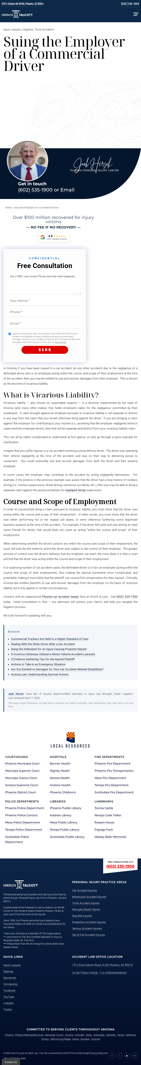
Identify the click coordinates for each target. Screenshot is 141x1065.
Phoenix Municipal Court (22, 763)
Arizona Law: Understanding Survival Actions (40, 674)
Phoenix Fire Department (113, 763)
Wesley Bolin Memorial (110, 836)
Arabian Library (60, 815)
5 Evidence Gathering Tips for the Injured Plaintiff (43, 659)
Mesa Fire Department (110, 778)
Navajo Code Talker (108, 815)
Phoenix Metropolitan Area (29, 1035)
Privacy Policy (97, 1053)
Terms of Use (60, 342)
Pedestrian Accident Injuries (89, 922)
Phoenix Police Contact (21, 815)
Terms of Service (11, 1058)
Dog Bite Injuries (82, 916)
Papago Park (104, 829)
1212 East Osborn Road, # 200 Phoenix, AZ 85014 (102, 965)
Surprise (95, 1039)
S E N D (45, 350)
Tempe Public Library (64, 829)
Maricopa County (54, 1035)
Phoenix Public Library (65, 808)
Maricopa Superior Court (22, 770)
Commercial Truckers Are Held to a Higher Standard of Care (49, 639)
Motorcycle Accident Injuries (89, 897)
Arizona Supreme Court (21, 785)
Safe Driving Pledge (60, 1039)
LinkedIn (8, 1003)
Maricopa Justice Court (21, 778)
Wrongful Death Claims (86, 909)
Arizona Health (60, 785)
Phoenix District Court (20, 792)
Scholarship (10, 984)
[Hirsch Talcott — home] (17, 14)
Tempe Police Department (23, 829)
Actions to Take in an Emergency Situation (38, 664)
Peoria (75, 1039)
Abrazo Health (60, 778)
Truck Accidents (44, 29)
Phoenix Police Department (24, 808)
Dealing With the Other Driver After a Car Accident (43, 644)
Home (8, 207)
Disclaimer (9, 978)
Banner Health (60, 763)
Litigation (27, 29)
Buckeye (85, 1039)
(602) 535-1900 (130, 4)
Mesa (89, 1035)
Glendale (111, 1035)
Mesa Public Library (63, 822)
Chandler (79, 1035)
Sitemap (8, 971)
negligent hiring (75, 490)
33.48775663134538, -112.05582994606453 (99, 973)
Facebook (9, 990)
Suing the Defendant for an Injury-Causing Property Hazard (48, 649)
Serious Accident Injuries (87, 928)
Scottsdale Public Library (67, 836)
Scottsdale (99, 1035)
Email (67, 190)
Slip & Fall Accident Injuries (88, 935)
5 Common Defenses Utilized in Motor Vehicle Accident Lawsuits (53, 654)
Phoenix (9, 1035)
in (134, 1055)
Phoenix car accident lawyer (60, 596)
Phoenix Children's (63, 792)
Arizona (69, 1035)
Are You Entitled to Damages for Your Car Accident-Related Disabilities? (57, 669)
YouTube (8, 997)
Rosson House (104, 822)
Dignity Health (60, 770)
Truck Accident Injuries (86, 903)
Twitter (7, 1009)
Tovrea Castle (104, 808)
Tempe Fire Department (112, 785)
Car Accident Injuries (84, 890)
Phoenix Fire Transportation (114, 770)
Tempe (120, 1035)
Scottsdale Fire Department (114, 792)
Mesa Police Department (22, 822)
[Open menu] (135, 14)
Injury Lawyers (12, 29)
